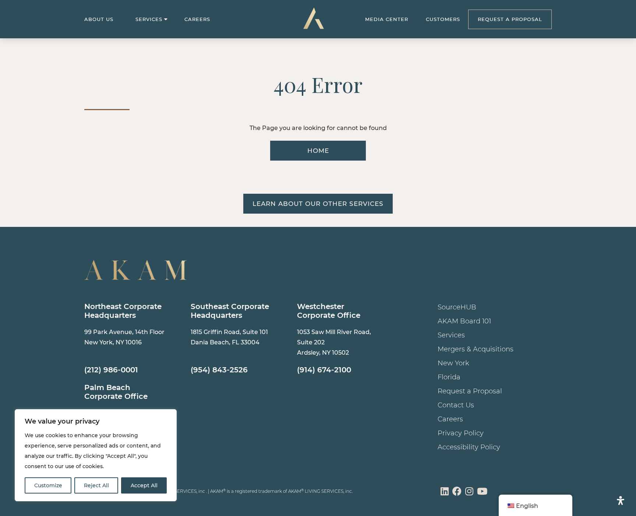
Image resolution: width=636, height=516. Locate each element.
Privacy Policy (461, 433)
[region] (96, 455)
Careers (197, 19)
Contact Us (456, 405)
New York (453, 363)
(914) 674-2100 (324, 369)
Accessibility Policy (469, 447)
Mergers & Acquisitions (475, 349)
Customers (443, 19)
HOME (318, 150)
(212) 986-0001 (111, 369)
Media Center (386, 19)
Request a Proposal (470, 391)
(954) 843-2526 (219, 369)
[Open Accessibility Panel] (620, 500)
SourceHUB (457, 307)
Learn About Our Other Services (318, 203)
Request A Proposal (510, 19)
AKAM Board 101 (464, 321)
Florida (449, 377)
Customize (48, 485)
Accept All (144, 485)
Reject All (96, 485)
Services (148, 19)
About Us (98, 19)
